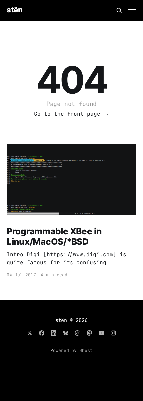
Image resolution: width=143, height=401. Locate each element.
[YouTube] (101, 333)
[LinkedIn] (53, 333)
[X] (29, 333)
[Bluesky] (65, 333)
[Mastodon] (89, 333)
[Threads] (77, 333)
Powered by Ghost (71, 350)
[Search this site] (119, 10)
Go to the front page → (71, 113)
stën (14, 9)
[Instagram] (113, 333)
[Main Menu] (132, 11)
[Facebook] (41, 333)
